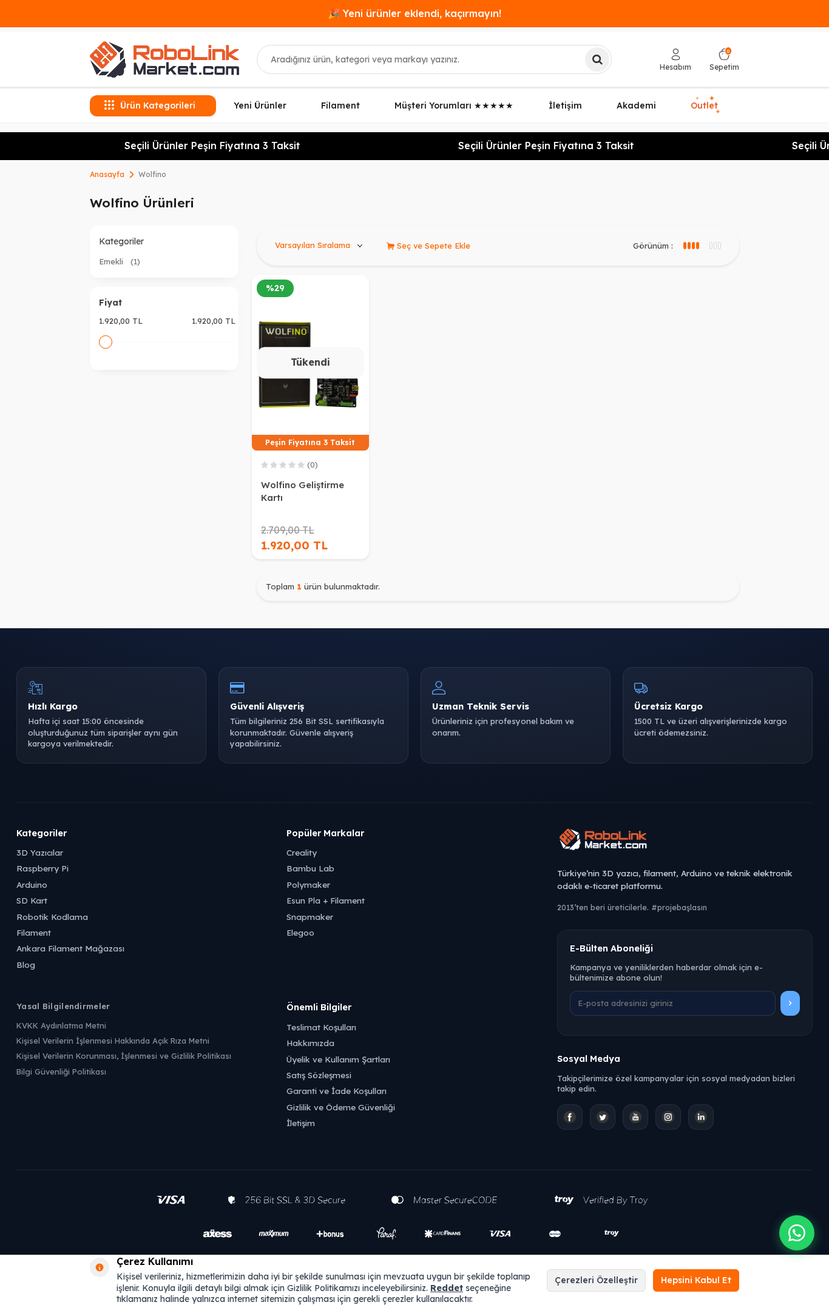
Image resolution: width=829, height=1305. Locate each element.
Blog (25, 964)
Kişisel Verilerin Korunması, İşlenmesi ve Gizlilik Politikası (123, 1056)
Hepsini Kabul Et (696, 1280)
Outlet (706, 105)
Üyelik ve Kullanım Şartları (338, 1059)
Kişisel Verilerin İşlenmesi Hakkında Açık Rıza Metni (112, 1040)
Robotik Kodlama (52, 916)
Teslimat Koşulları (321, 1027)
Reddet (446, 1288)
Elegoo (300, 932)
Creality (301, 852)
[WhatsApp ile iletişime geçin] (796, 1232)
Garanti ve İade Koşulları (336, 1090)
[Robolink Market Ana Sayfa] (685, 841)
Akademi (636, 105)
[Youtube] (635, 1117)
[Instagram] (668, 1117)
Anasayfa (107, 174)
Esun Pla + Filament (325, 900)
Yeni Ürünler (260, 105)
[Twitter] (602, 1117)
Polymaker (308, 884)
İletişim (565, 105)
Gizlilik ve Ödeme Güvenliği (340, 1107)
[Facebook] (570, 1117)
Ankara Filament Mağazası (70, 948)
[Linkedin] (701, 1117)
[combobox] (434, 59)
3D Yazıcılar (39, 852)
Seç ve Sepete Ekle (432, 245)
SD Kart (31, 900)
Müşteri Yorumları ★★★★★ (453, 105)
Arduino (31, 884)
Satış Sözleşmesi (318, 1075)
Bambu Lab (310, 868)
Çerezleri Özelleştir (596, 1280)
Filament (340, 105)
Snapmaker (309, 916)
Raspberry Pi (42, 868)
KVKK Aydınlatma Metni (61, 1025)
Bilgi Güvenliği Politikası (61, 1071)
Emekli (119, 261)
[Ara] (597, 59)
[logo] (164, 59)
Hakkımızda (310, 1043)
